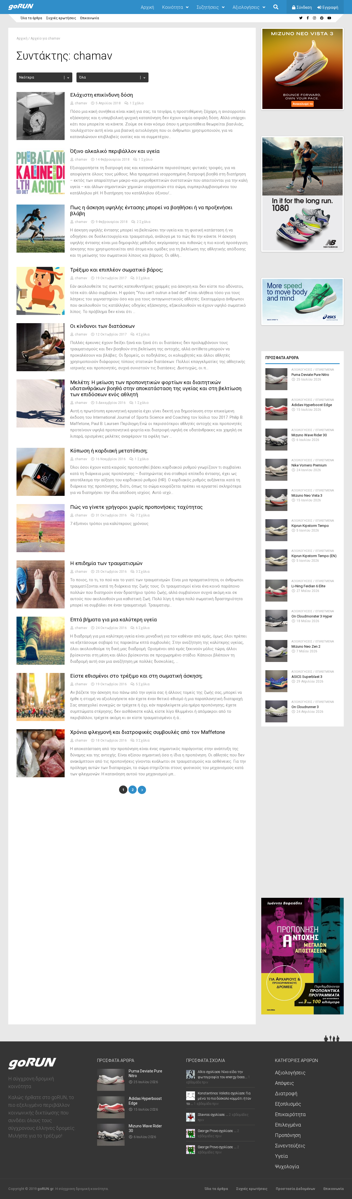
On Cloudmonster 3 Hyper (312, 616)
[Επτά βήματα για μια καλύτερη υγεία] (40, 663)
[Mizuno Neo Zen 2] (276, 660)
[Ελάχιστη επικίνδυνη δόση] (40, 138)
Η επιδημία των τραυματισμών (106, 563)
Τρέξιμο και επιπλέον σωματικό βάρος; (116, 270)
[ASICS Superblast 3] (276, 690)
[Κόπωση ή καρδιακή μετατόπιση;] (40, 494)
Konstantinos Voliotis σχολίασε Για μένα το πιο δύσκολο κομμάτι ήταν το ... (218, 1098)
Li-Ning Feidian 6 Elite (308, 586)
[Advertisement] (302, 814)
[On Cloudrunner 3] (276, 720)
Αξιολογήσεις (246, 7)
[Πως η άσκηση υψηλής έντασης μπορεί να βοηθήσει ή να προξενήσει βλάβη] (40, 251)
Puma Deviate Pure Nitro (310, 375)
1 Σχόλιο (137, 103)
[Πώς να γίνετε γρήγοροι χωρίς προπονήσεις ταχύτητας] (40, 550)
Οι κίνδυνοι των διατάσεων (102, 326)
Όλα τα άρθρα (31, 18)
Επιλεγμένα (324, 369)
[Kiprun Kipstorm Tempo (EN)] (276, 569)
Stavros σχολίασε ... (213, 1115)
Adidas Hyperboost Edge (312, 405)
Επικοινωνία (89, 18)
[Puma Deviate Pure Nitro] (276, 388)
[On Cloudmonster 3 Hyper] (276, 630)
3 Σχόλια (143, 278)
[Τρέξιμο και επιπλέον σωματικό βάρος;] (40, 313)
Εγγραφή (330, 7)
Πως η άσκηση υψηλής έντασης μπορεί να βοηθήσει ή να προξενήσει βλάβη (151, 210)
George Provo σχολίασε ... (217, 1131)
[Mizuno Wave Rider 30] (276, 449)
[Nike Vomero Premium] (276, 479)
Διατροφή (286, 1093)
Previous (311, 101)
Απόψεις (284, 1083)
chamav (81, 103)
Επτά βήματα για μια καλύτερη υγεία (113, 619)
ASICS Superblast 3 (307, 677)
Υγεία (281, 1156)
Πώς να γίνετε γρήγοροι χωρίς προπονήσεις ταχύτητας (136, 507)
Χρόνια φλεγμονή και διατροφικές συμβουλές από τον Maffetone (147, 732)
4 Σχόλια (143, 334)
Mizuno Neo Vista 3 (307, 495)
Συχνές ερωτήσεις (61, 18)
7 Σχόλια (143, 515)
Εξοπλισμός (288, 1104)
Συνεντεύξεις (290, 1145)
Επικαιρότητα (290, 1114)
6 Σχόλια (143, 628)
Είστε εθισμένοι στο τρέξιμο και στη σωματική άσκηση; (136, 676)
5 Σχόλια (143, 684)
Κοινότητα (172, 7)
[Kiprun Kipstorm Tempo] (276, 539)
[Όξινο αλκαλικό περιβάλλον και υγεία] (40, 194)
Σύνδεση (304, 7)
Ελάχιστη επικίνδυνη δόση (101, 95)
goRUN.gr (45, 1189)
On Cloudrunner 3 (305, 707)
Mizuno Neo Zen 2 (306, 646)
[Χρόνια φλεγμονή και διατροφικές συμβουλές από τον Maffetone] (40, 775)
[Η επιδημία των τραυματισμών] (40, 607)
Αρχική (147, 7)
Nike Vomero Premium (309, 465)
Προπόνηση (288, 1135)
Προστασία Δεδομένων (295, 1189)
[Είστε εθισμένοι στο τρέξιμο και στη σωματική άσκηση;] (40, 719)
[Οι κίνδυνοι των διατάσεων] (40, 369)
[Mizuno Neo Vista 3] (276, 509)
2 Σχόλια (143, 222)
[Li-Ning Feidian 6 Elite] (276, 600)
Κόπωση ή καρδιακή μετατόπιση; (108, 451)
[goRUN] (26, 9)
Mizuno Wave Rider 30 (309, 435)
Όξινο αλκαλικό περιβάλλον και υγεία (115, 151)
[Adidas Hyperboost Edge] (276, 418)
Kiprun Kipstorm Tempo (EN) (314, 556)
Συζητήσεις (208, 7)
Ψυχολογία (287, 1166)
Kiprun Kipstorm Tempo (310, 526)
